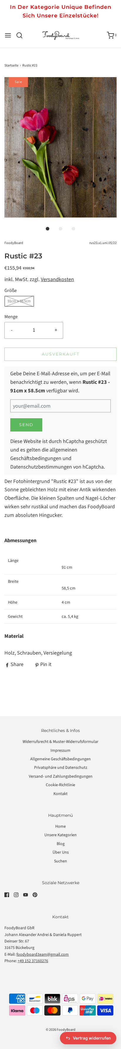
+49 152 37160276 (33, 961)
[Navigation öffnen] (8, 35)
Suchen (60, 861)
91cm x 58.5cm (19, 301)
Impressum (60, 750)
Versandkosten (57, 279)
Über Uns (61, 852)
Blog (61, 844)
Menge (11, 316)
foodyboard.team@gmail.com (42, 954)
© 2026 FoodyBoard (60, 1029)
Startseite (11, 65)
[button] (60, 147)
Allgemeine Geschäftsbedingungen (60, 759)
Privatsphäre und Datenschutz (60, 768)
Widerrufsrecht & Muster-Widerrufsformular (60, 742)
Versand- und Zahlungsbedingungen (61, 776)
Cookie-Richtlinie (60, 785)
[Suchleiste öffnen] (21, 35)
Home (60, 826)
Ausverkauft (61, 354)
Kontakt (60, 794)
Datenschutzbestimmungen (41, 467)
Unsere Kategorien (60, 835)
